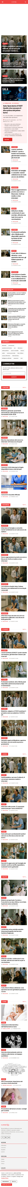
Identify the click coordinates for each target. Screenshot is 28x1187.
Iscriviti (8, 139)
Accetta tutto (6, 1184)
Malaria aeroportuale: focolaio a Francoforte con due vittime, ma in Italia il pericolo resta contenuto (13, 902)
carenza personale (11, 353)
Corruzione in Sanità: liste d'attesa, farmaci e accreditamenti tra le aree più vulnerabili (13, 588)
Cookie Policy (4, 1178)
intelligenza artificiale (6, 358)
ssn (15, 348)
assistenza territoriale (7, 348)
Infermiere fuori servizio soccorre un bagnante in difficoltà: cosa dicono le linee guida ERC (12, 617)
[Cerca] (25, 2)
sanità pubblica (5, 350)
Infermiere (3, 1145)
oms (21, 358)
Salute (2, 1159)
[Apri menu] (2, 2)
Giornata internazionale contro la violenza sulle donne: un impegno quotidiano (11, 1054)
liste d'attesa (20, 353)
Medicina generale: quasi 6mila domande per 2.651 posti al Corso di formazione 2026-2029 (12, 412)
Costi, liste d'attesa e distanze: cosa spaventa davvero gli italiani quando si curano (18, 257)
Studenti (3, 1149)
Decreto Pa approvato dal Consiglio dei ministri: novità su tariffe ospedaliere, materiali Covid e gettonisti (13, 865)
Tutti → (25, 387)
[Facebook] (2, 1137)
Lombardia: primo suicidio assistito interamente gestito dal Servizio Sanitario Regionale (12, 931)
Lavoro (3, 1151)
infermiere (20, 348)
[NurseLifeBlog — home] (14, 2)
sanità (3, 353)
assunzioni (16, 358)
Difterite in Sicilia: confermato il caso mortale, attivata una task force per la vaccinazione (18, 215)
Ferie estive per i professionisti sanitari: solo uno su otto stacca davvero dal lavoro (13, 835)
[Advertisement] (14, 19)
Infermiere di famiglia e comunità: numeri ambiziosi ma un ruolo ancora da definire (13, 530)
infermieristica (15, 355)
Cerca (2, 1163)
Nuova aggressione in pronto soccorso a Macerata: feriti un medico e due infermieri (19, 194)
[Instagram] (5, 1137)
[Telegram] (8, 1137)
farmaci (22, 350)
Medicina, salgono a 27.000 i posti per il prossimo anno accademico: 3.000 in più (13, 713)
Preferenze (5, 1181)
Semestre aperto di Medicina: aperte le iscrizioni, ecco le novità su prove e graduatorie (13, 742)
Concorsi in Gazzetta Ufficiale (10, 494)
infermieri (4, 345)
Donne (2, 1161)
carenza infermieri (6, 355)
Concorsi (3, 1147)
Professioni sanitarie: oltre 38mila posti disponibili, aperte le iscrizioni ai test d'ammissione (18, 236)
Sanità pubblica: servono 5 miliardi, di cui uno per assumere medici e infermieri (13, 779)
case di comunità (14, 350)
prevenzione (11, 345)
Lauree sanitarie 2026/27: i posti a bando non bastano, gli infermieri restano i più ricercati (18, 154)
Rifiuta (14, 1181)
